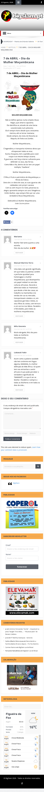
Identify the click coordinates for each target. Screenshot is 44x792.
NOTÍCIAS (22, 66)
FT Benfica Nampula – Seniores (22, 638)
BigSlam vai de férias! (26, 647)
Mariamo (18, 236)
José (6, 638)
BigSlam (16, 483)
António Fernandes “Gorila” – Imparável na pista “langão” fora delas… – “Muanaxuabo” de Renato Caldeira (22, 631)
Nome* (8, 554)
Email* (8, 545)
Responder (19, 253)
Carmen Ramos (10, 647)
